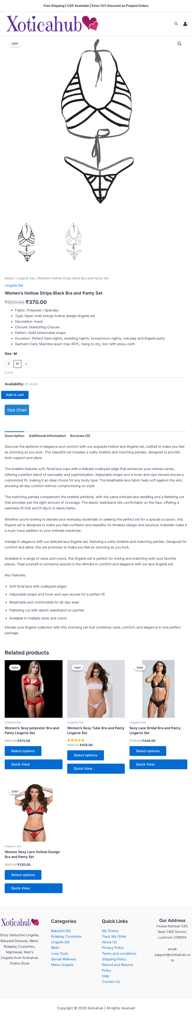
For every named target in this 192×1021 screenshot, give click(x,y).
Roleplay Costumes (66, 936)
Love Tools (59, 953)
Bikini (55, 948)
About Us (109, 942)
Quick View (20, 764)
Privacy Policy (113, 948)
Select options (23, 751)
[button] (176, 24)
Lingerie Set (26, 278)
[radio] (8, 364)
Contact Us (111, 982)
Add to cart (15, 395)
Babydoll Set (61, 931)
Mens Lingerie (62, 965)
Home (9, 278)
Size (11, 353)
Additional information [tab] (47, 436)
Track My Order (114, 936)
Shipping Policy (114, 959)
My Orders (110, 931)
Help (105, 976)
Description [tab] (14, 436)
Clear (9, 372)
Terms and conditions (119, 953)
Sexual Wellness (63, 959)
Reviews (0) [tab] (80, 436)
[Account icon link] (185, 24)
